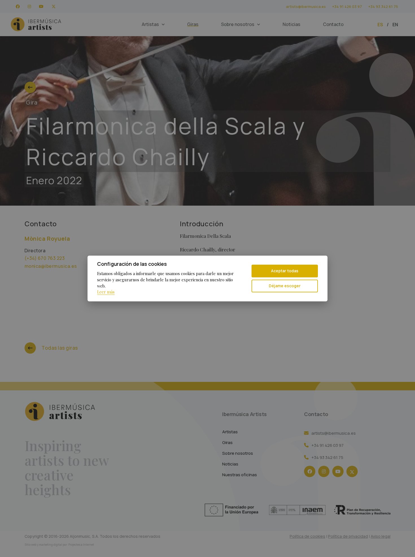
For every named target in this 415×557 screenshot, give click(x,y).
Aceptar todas (284, 270)
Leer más (106, 292)
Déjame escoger (285, 285)
